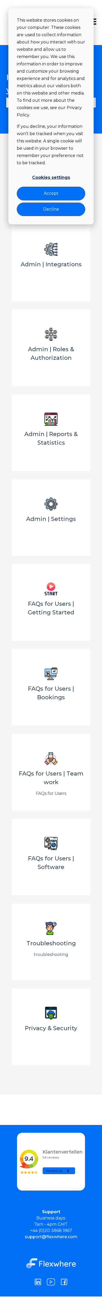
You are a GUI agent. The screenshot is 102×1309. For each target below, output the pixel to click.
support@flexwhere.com (51, 1236)
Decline (51, 209)
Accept (51, 193)
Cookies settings (51, 177)
